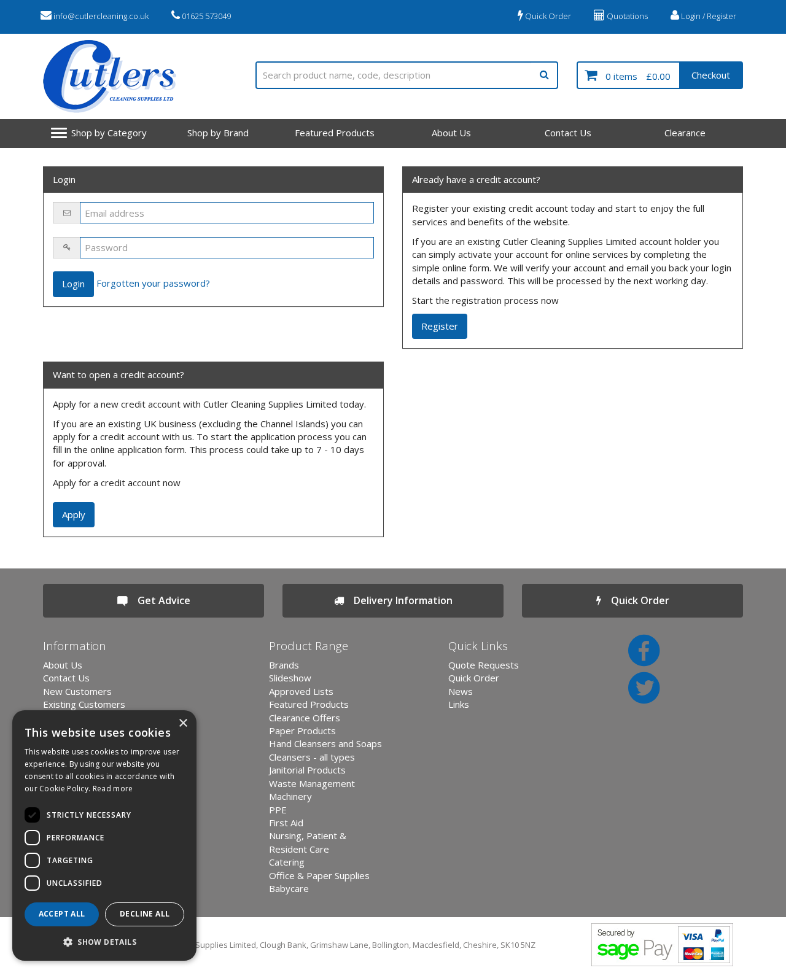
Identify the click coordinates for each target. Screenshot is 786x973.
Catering (287, 862)
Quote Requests (483, 665)
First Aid (286, 822)
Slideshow (290, 678)
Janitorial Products (307, 770)
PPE (278, 810)
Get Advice (159, 600)
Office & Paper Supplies (319, 875)
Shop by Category (109, 132)
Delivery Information (398, 600)
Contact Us (568, 132)
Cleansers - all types (312, 757)
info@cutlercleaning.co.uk (100, 15)
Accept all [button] (62, 914)
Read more (113, 788)
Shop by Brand (218, 132)
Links (458, 704)
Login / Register (707, 15)
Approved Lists (301, 691)
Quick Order (547, 15)
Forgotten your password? (153, 283)
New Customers (77, 691)
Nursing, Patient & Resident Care (307, 842)
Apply (73, 514)
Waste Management (312, 783)
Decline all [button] (144, 914)
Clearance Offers (304, 717)
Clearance (685, 132)
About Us (451, 132)
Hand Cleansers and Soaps (325, 743)
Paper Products (302, 730)
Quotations (626, 15)
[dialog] (104, 835)
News (460, 691)
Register (439, 326)
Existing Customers (84, 704)
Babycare (289, 888)
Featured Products (335, 132)
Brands (284, 665)
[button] (104, 941)
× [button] (182, 723)
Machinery (290, 796)
